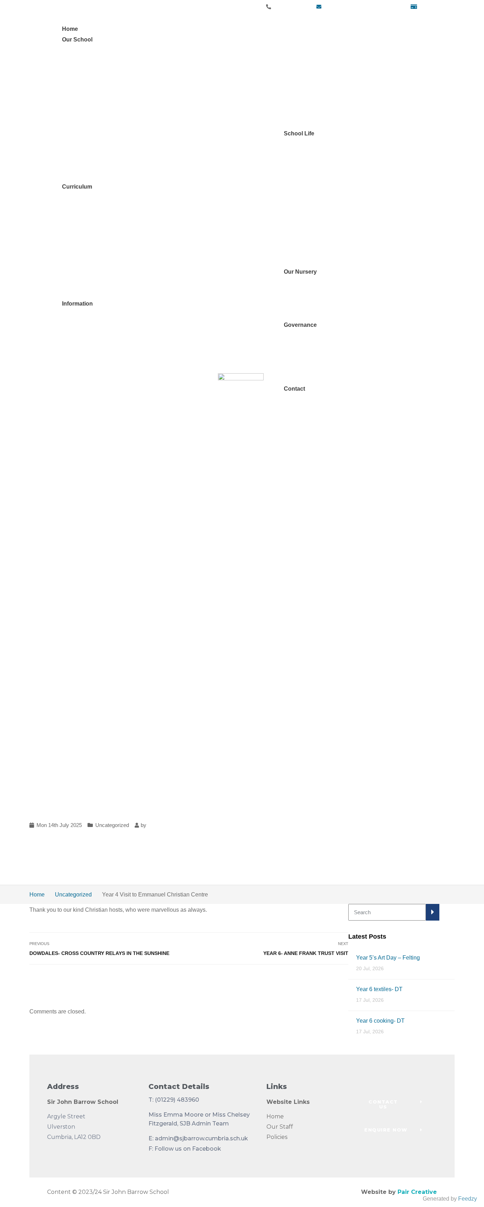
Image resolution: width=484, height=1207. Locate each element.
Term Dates (308, 261)
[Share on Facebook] (316, 980)
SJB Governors (91, 103)
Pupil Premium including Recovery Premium (127, 378)
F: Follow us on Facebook (184, 1148)
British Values (89, 293)
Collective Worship (95, 282)
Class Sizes (309, 250)
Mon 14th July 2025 (59, 825)
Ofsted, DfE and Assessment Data (114, 336)
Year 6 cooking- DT (380, 1021)
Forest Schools (91, 272)
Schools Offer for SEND (101, 346)
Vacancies (85, 176)
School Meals (311, 240)
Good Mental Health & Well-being (124, 133)
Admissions (86, 165)
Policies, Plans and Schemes (109, 367)
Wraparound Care (316, 197)
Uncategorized (112, 825)
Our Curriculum (91, 219)
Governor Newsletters (321, 378)
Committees (309, 367)
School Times (311, 219)
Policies (276, 1137)
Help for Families (103, 144)
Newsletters (308, 165)
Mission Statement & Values (107, 82)
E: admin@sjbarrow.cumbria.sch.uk (198, 1138)
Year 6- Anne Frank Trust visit (305, 953)
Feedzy (467, 1199)
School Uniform (313, 229)
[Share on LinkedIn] (343, 980)
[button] (393, 1104)
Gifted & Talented (93, 357)
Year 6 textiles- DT (379, 989)
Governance (300, 325)
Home (70, 29)
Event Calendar (313, 176)
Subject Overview (94, 240)
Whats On (306, 208)
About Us (305, 304)
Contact (294, 389)
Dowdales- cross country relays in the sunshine (99, 953)
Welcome (84, 71)
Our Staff (279, 1126)
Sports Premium (92, 389)
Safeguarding (89, 93)
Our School (77, 40)
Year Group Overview (99, 229)
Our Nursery (300, 272)
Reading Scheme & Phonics (107, 250)
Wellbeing (84, 114)
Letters (302, 187)
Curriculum (77, 187)
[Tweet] (325, 980)
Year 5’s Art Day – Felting (388, 958)
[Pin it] (334, 980)
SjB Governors (312, 357)
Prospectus (86, 155)
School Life (299, 133)
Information (77, 304)
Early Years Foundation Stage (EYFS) (120, 261)
